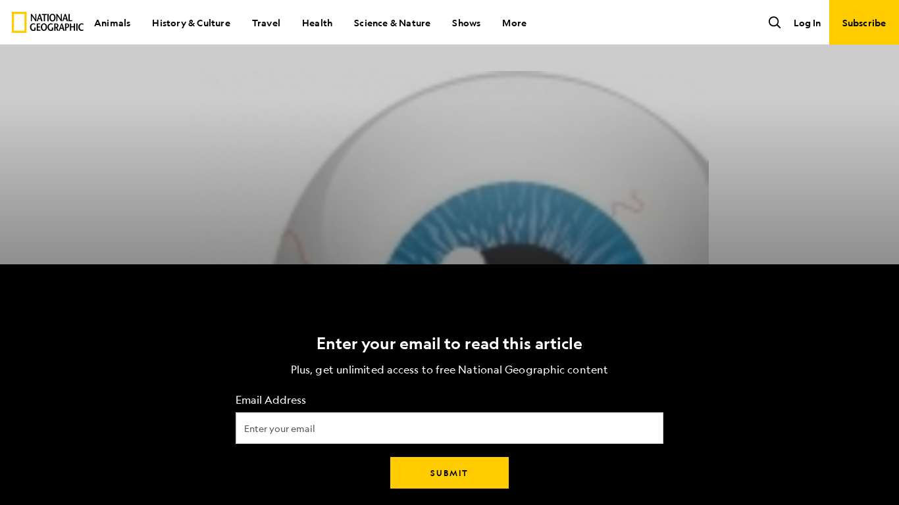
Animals (112, 22)
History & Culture (191, 22)
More (514, 22)
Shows (466, 22)
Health (317, 22)
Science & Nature (392, 22)
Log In (807, 22)
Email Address (271, 400)
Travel (266, 22)
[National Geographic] (48, 22)
